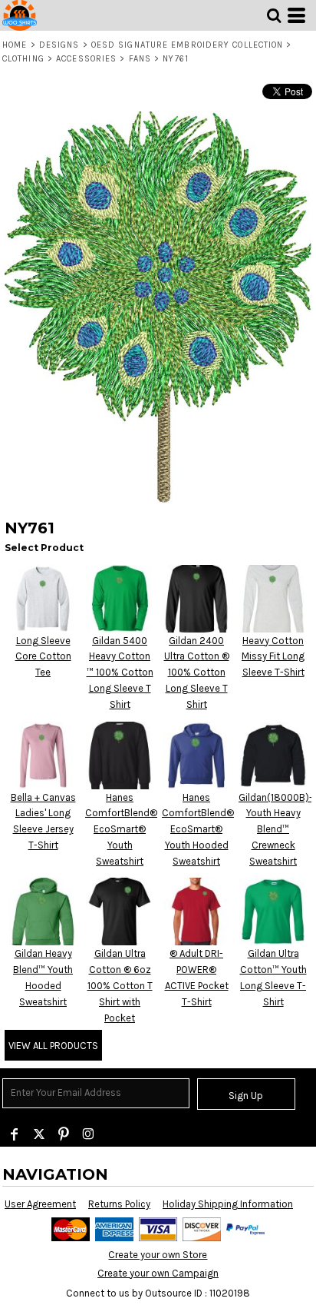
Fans (140, 59)
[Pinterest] (63, 1134)
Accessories (86, 59)
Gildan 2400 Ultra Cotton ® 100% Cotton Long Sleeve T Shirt (196, 672)
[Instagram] (88, 1134)
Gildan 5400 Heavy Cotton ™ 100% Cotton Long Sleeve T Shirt (120, 672)
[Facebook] (14, 1134)
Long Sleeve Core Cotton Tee (43, 657)
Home (14, 45)
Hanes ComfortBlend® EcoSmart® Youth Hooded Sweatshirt (198, 829)
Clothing (23, 59)
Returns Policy (119, 1204)
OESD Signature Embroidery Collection (187, 45)
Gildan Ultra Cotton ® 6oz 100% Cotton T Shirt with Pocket (120, 985)
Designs (59, 45)
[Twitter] (39, 1134)
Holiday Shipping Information (228, 1204)
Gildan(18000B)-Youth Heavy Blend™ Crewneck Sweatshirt (276, 829)
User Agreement (40, 1204)
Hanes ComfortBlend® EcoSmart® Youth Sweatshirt (121, 829)
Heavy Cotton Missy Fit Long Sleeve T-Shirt (273, 657)
